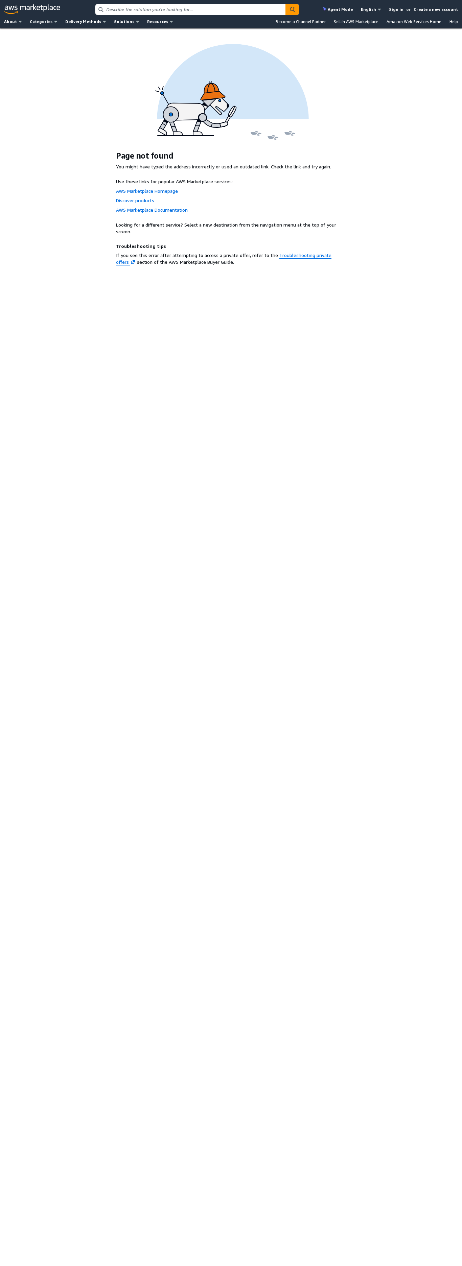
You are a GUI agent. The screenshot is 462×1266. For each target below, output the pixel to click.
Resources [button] (157, 21)
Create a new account (436, 9)
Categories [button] (41, 21)
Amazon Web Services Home (414, 21)
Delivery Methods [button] (83, 21)
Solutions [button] (124, 21)
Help (453, 21)
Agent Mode (340, 9)
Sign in (396, 9)
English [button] (368, 9)
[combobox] (190, 9)
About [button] (10, 21)
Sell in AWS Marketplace (356, 21)
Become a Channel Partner (301, 21)
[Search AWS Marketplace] (292, 9)
